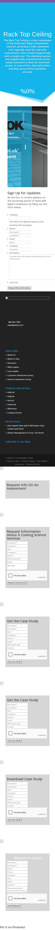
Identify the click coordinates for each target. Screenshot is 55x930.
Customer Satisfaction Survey (20, 375)
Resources (11, 363)
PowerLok (11, 404)
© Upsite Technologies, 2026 (19, 458)
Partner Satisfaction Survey (19, 379)
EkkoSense (12, 408)
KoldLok (10, 396)
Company (13, 214)
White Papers (13, 367)
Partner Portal (33, 464)
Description (14, 253)
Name (12, 228)
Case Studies (13, 371)
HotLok (10, 400)
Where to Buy (13, 359)
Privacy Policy (28, 461)
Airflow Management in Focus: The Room (25, 433)
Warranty (19, 464)
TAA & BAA (42, 461)
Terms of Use (12, 461)
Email (12, 239)
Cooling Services (14, 412)
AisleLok (11, 392)
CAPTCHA (13, 282)
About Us (11, 355)
